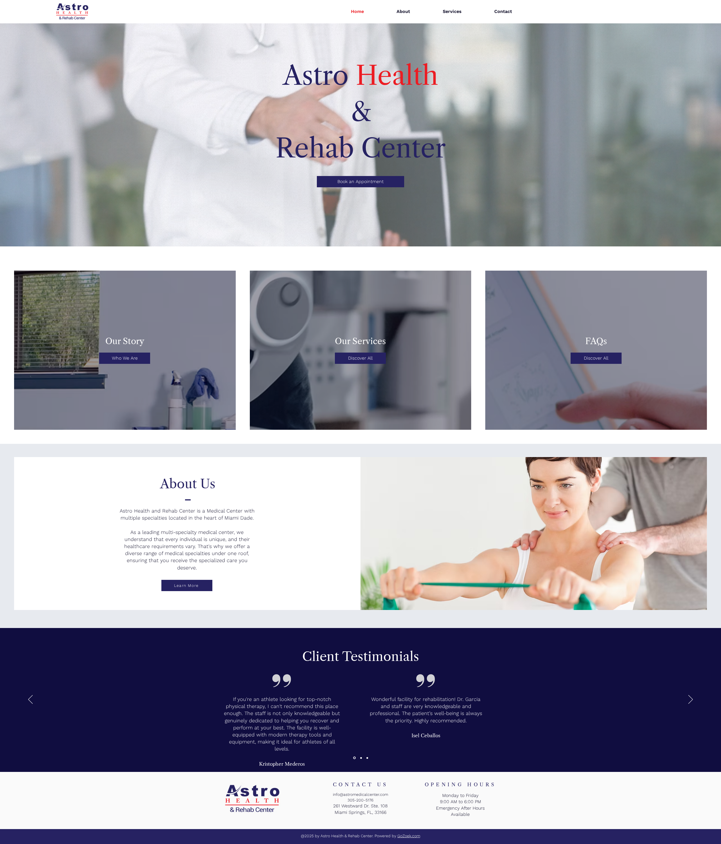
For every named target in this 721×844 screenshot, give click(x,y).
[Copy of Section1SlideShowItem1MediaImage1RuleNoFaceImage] (360, 758)
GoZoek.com (408, 836)
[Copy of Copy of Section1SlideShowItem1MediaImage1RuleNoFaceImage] (367, 758)
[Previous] (30, 700)
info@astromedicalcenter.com (360, 794)
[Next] (690, 700)
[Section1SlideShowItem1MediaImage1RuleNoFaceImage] (354, 758)
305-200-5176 (360, 800)
